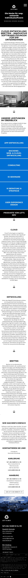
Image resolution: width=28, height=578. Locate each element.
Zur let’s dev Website (13, 492)
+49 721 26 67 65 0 (14, 468)
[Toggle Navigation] (25, 5)
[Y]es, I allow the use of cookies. (9, 570)
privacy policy (5, 561)
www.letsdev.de (6, 541)
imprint (16, 561)
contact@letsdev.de (14, 470)
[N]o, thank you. (5, 572)
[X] (26, 554)
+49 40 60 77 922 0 (14, 484)
